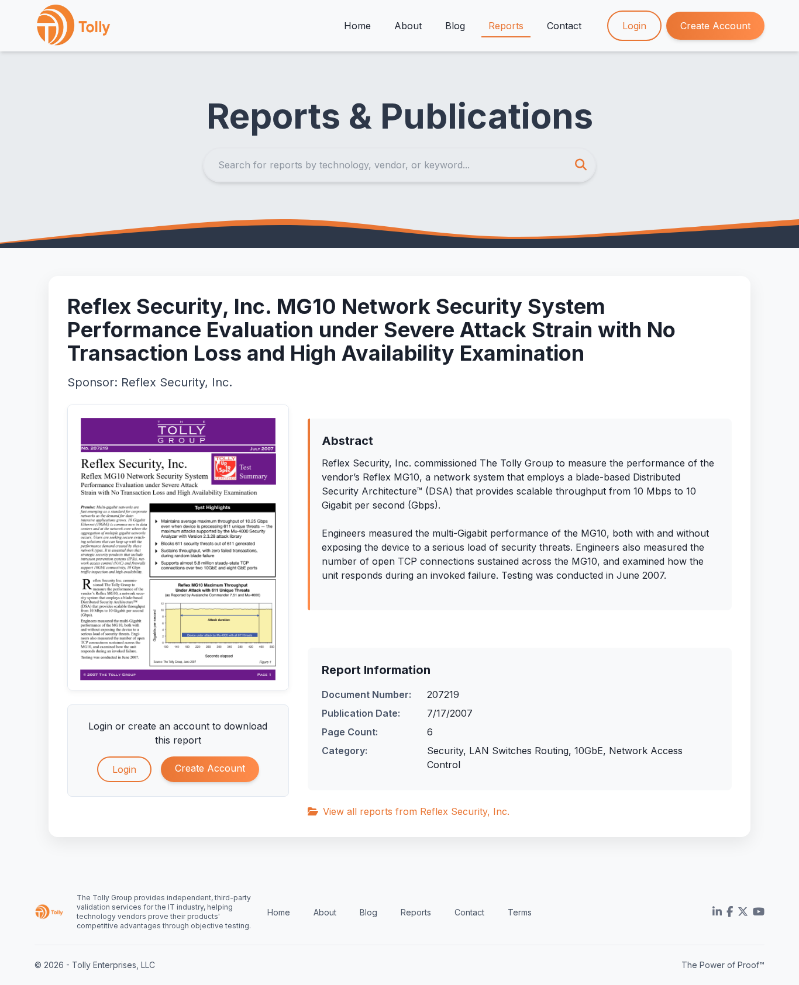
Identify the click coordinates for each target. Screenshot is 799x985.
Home (357, 26)
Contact (564, 26)
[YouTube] (758, 912)
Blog (455, 26)
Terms (520, 912)
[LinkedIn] (717, 912)
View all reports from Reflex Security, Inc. (416, 811)
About (408, 26)
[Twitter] (743, 912)
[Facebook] (729, 912)
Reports (506, 26)
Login (634, 26)
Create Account (715, 26)
